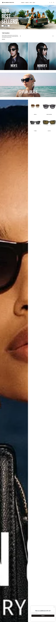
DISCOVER (3, 39)
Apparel (34, 2)
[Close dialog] (54, 607)
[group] (28, 17)
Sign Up (42, 615)
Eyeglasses (27, 2)
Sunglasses (22, 2)
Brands (31, 2)
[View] (14, 56)
